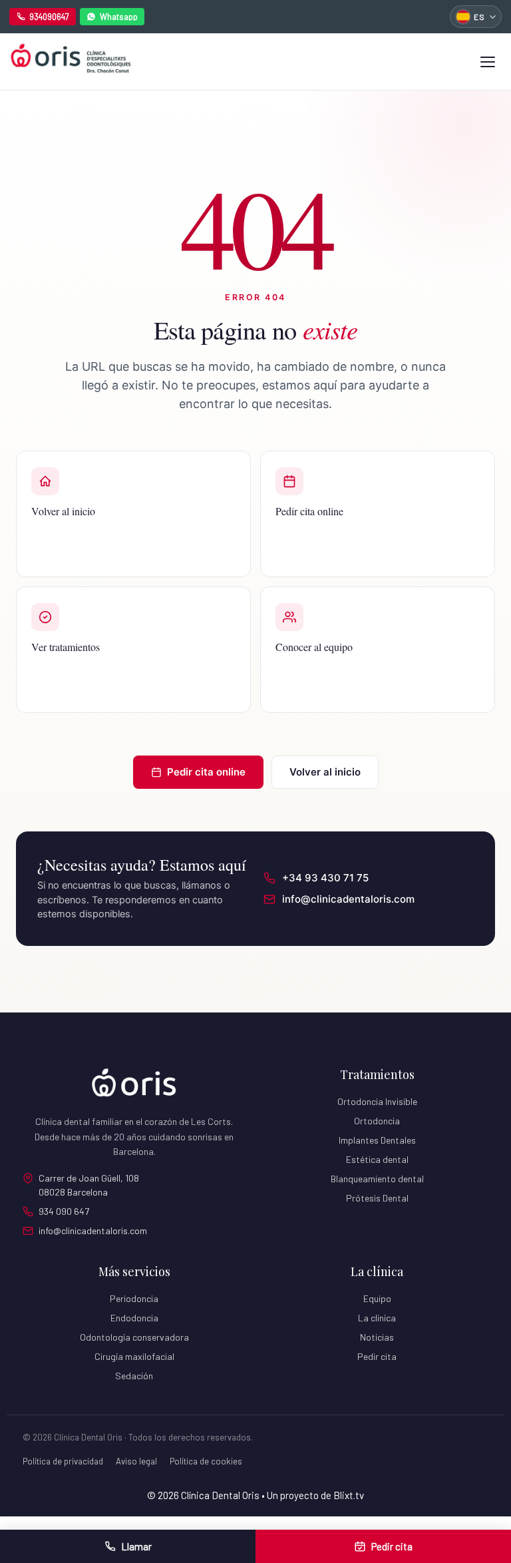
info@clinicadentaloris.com (93, 1230)
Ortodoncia (377, 1120)
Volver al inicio (325, 772)
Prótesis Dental (377, 1198)
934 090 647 (64, 1211)
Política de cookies (206, 1461)
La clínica (377, 1317)
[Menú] (488, 62)
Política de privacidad (63, 1461)
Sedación (134, 1375)
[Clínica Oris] (70, 61)
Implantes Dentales (377, 1140)
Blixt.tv (348, 1495)
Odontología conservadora (134, 1337)
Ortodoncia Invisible (377, 1101)
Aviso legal (136, 1461)
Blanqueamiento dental (377, 1178)
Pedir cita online (206, 772)
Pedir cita (377, 1356)
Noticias (377, 1337)
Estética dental (377, 1159)
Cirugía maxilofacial (134, 1356)
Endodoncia (134, 1317)
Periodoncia (134, 1298)
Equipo (377, 1298)
